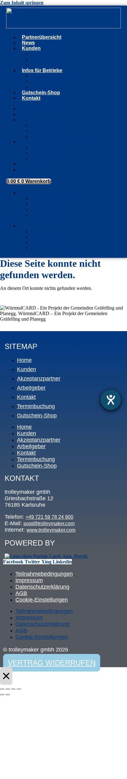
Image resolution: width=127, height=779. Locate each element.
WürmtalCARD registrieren (60, 64)
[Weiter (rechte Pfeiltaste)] (8, 694)
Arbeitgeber (43, 81)
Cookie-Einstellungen (41, 600)
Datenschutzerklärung (42, 587)
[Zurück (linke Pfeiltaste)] (2, 694)
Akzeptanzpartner (50, 76)
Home (24, 360)
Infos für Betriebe (42, 70)
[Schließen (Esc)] (19, 689)
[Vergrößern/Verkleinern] (2, 689)
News (28, 42)
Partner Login (45, 209)
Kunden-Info (44, 53)
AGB (21, 593)
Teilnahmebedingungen (44, 574)
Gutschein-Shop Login (55, 198)
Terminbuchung (48, 87)
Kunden (31, 48)
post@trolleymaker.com (49, 523)
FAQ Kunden (45, 59)
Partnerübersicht (41, 37)
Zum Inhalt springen (21, 2)
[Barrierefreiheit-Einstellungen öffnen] (110, 400)
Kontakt (31, 98)
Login (23, 195)
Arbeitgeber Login (50, 215)
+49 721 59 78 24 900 (49, 517)
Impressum (29, 580)
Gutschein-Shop (41, 92)
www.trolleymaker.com (51, 530)
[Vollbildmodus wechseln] (8, 689)
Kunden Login (46, 204)
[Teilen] (13, 689)
